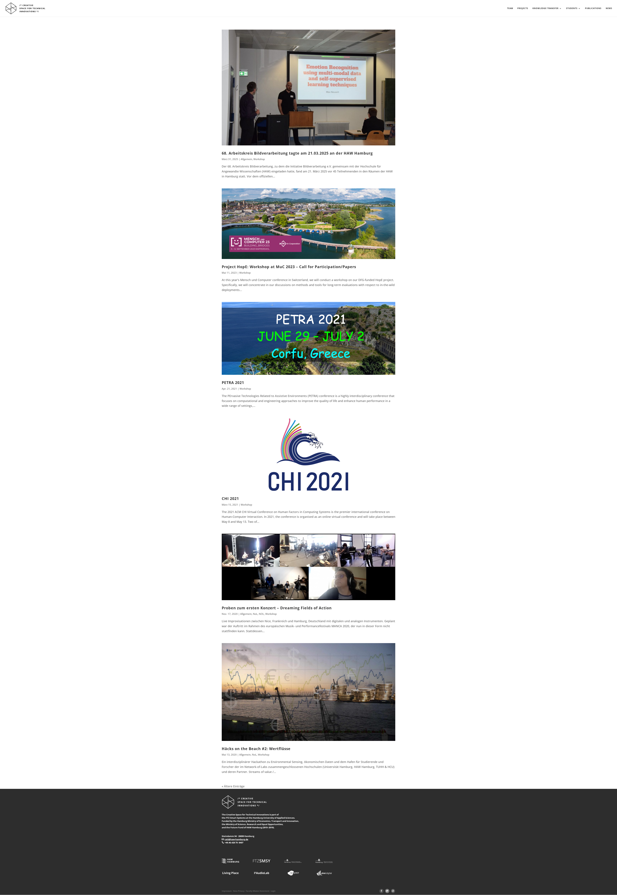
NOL (261, 613)
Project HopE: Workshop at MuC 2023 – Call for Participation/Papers (289, 266)
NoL (255, 613)
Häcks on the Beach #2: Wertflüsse (256, 748)
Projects (522, 8)
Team (510, 8)
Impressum (227, 891)
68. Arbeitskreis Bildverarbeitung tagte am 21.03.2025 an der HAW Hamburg (297, 153)
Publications (593, 8)
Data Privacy (238, 891)
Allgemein (246, 159)
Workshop (259, 159)
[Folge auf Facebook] (381, 891)
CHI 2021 (230, 498)
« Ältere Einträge (233, 786)
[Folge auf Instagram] (393, 891)
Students (571, 8)
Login (273, 891)
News (609, 8)
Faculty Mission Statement (257, 891)
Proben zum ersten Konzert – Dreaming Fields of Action (277, 607)
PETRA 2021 (233, 382)
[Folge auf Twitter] (387, 891)
